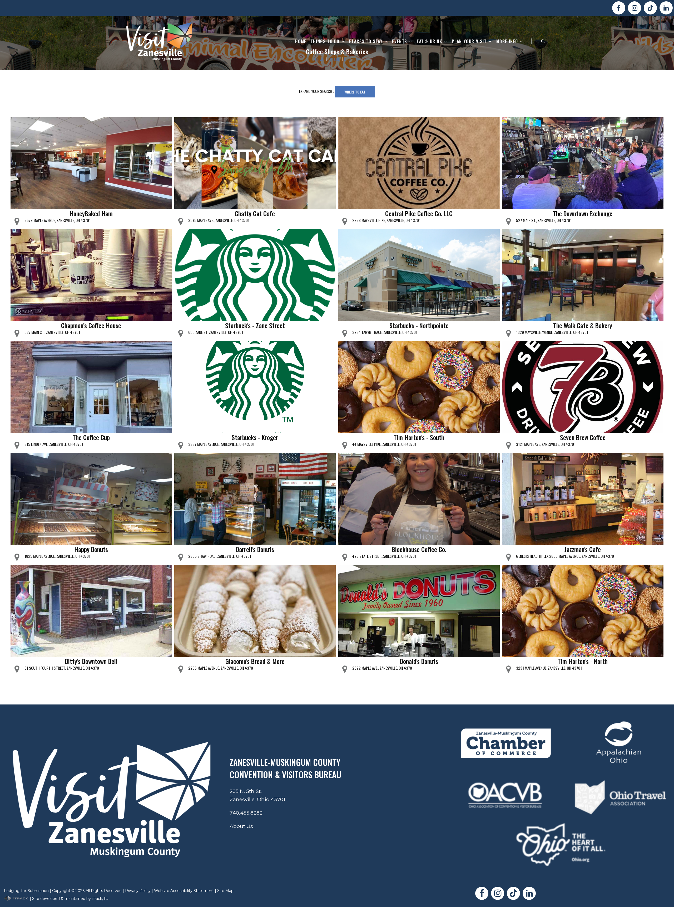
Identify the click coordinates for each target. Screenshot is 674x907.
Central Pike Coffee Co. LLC (419, 213)
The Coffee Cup (91, 437)
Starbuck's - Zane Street (255, 325)
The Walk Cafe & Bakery (582, 325)
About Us (241, 826)
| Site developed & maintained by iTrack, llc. (68, 898)
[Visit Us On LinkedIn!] (666, 7)
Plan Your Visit (469, 41)
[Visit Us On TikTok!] (650, 7)
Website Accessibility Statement (184, 890)
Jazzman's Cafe (582, 549)
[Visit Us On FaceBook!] (618, 7)
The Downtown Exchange (582, 213)
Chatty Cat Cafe (255, 213)
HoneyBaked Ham (91, 213)
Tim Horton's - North (583, 661)
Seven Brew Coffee (583, 437)
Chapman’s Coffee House (91, 325)
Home (300, 41)
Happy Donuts (91, 549)
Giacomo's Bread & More (255, 661)
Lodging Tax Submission (26, 890)
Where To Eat (354, 92)
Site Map (225, 890)
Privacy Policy (138, 890)
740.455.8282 (246, 813)
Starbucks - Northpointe (419, 325)
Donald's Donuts (419, 661)
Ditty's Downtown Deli (91, 661)
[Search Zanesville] (543, 41)
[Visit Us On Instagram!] (634, 7)
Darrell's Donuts (255, 549)
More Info (507, 41)
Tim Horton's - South (419, 437)
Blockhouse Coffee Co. (419, 549)
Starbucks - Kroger (255, 437)
